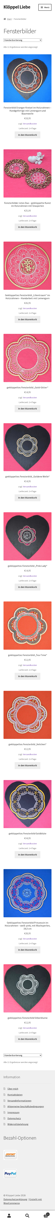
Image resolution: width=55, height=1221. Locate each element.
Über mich (12, 1088)
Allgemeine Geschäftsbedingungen (25, 1106)
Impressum (13, 1112)
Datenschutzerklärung (15, 1199)
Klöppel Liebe (17, 7)
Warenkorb (42, 1213)
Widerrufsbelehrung (17, 1124)
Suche (27, 1216)
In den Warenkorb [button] (27, 134)
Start (9, 19)
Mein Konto (9, 1216)
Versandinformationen (19, 1100)
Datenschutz (14, 1118)
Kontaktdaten (14, 1094)
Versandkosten (30, 123)
